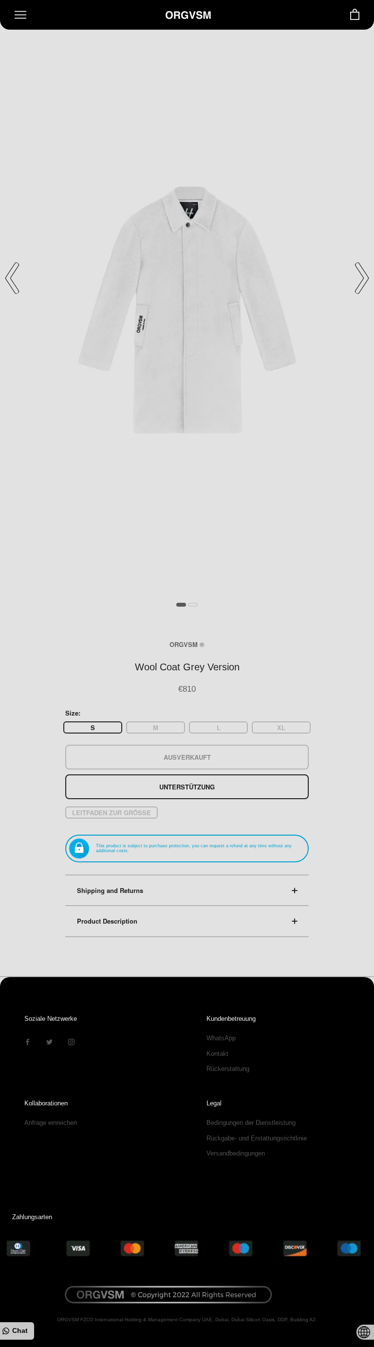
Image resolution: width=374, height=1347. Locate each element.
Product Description (107, 921)
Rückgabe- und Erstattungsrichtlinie (256, 1138)
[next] (362, 278)
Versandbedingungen (235, 1153)
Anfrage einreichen (50, 1122)
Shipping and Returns (110, 890)
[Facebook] (27, 1041)
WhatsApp (221, 1038)
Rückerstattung (227, 1068)
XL (281, 727)
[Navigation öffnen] (20, 15)
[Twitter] (49, 1041)
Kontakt (217, 1053)
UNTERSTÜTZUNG (187, 786)
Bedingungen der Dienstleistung (251, 1122)
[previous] (12, 278)
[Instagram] (71, 1041)
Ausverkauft (187, 757)
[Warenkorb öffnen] (354, 14)
